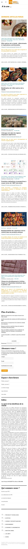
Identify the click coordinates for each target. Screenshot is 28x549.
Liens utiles (3, 394)
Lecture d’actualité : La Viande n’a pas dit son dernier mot (13, 335)
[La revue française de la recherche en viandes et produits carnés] (14, 2)
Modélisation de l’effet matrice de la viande (12, 89)
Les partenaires (4, 501)
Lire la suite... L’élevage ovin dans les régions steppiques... (14, 154)
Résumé (3, 47)
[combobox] (12, 343)
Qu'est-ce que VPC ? (5, 491)
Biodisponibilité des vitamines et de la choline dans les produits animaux (13, 231)
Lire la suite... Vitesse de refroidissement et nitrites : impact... (14, 305)
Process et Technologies (12, 515)
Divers (7, 537)
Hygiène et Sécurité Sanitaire (13, 521)
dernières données (21, 411)
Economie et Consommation (12, 527)
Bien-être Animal (9, 530)
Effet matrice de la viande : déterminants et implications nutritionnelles (14, 44)
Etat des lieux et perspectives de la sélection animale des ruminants (13, 323)
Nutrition (7, 518)
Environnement (9, 524)
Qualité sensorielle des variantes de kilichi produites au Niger (13, 319)
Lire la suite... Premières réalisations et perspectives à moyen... (14, 206)
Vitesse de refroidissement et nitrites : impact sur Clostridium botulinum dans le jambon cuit (13, 282)
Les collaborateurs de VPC (6, 494)
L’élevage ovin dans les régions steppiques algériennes (11, 133)
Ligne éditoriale (4, 391)
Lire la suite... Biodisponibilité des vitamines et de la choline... (14, 254)
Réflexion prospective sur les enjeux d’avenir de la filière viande (12, 316)
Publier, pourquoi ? (5, 381)
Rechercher (3, 343)
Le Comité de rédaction (6, 498)
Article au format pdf (11, 47)
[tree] (14, 525)
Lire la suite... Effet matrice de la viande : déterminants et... (14, 62)
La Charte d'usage (5, 387)
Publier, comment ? (5, 384)
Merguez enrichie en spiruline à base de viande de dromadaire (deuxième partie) (12, 327)
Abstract (18, 47)
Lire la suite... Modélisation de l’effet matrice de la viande (14, 109)
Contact (3, 504)
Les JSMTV (7, 533)
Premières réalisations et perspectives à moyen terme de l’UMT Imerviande (13, 182)
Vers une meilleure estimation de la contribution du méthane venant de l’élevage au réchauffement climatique (12, 331)
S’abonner (4, 370)
